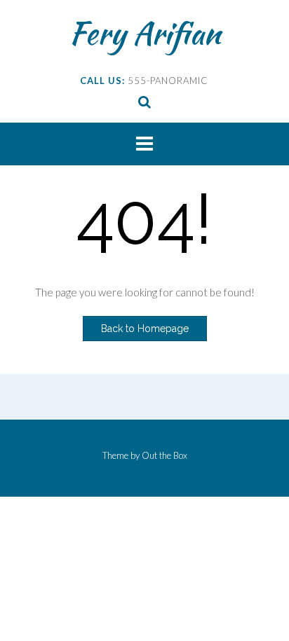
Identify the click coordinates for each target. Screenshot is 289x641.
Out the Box (164, 455)
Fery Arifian (145, 33)
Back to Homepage (145, 328)
